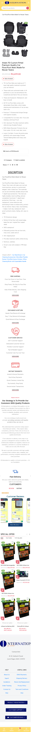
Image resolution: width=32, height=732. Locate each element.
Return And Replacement (22, 682)
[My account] (28, 2)
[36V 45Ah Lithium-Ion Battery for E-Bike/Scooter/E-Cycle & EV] (23, 552)
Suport (7, 678)
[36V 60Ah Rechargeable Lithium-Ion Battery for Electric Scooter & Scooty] (8, 552)
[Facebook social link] (8, 165)
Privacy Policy (22, 685)
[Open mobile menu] (2, 2)
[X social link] (10, 165)
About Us (7, 674)
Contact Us (6, 689)
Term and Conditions (21, 689)
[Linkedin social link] (15, 165)
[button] (4, 34)
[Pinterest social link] (12, 165)
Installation (7, 682)
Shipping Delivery (21, 678)
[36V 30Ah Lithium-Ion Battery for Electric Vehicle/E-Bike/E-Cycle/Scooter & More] (8, 580)
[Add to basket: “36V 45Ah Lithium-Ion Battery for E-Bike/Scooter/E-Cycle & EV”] (17, 562)
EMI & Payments (22, 674)
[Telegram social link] (17, 165)
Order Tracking (6, 685)
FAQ (7, 693)
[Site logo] (15, 2)
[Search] (27, 8)
